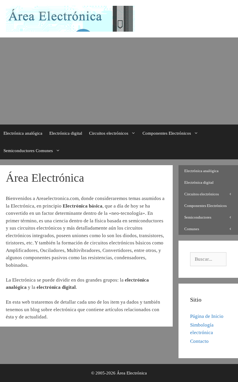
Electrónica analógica (22, 133)
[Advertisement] (119, 81)
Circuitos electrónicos (108, 133)
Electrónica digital (65, 133)
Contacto (199, 341)
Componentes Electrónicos (167, 133)
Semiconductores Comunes (28, 150)
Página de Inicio (206, 316)
